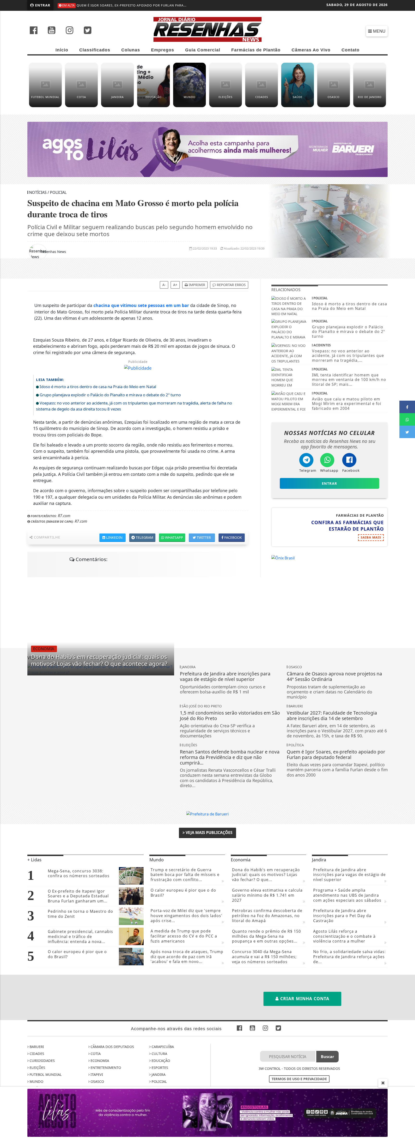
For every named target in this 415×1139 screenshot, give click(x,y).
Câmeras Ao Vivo (311, 50)
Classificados (94, 50)
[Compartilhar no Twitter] (407, 432)
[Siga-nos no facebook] (33, 31)
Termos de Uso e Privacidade (299, 1079)
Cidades (36, 1053)
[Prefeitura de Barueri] (207, 813)
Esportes (159, 1067)
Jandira (158, 1074)
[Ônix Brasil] (283, 557)
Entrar (42, 5)
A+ (175, 284)
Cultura (159, 1053)
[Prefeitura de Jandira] (207, 1112)
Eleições (37, 1067)
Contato (351, 50)
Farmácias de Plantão (256, 50)
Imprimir (196, 284)
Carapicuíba (162, 1046)
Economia (99, 1060)
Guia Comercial (202, 50)
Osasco (97, 1081)
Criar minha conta (304, 998)
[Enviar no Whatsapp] (407, 419)
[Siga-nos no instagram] (69, 31)
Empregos (162, 50)
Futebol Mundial (45, 1074)
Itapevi (96, 1074)
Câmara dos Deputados (112, 1046)
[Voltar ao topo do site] (407, 683)
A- (164, 284)
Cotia (95, 1053)
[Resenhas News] (207, 28)
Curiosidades (42, 1060)
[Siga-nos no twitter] (87, 31)
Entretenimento (105, 1067)
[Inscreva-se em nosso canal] (51, 31)
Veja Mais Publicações (208, 832)
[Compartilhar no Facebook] (407, 407)
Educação (160, 1060)
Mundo (36, 1081)
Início (61, 50)
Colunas (130, 50)
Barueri (36, 1046)
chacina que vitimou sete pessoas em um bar (141, 305)
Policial (159, 1081)
